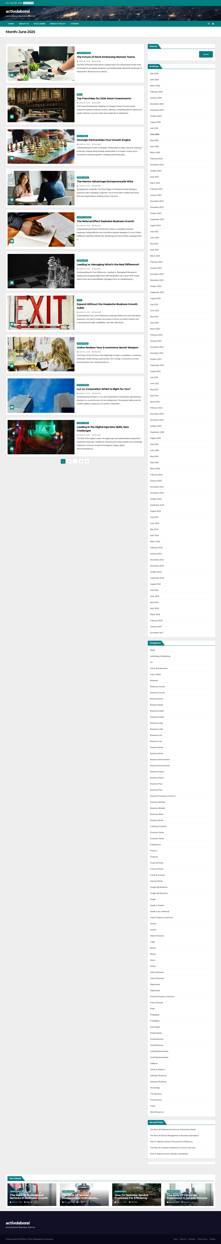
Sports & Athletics (157, 1069)
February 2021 (156, 408)
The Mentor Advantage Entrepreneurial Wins (105, 181)
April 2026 (154, 80)
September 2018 (157, 578)
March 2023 (155, 256)
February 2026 (156, 92)
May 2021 (154, 390)
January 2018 (155, 627)
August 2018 (155, 584)
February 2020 (156, 475)
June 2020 (154, 450)
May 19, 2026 (69, 1202)
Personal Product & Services (162, 997)
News (152, 960)
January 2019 (155, 554)
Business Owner (82, 423)
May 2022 (154, 317)
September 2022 (157, 292)
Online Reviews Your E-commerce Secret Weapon (107, 347)
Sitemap (75, 24)
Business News (156, 747)
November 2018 (157, 566)
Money (79, 94)
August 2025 (155, 122)
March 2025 (155, 153)
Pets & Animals (82, 136)
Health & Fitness (157, 905)
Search (153, 46)
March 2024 (155, 183)
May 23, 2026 (17, 1202)
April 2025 (154, 146)
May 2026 (154, 74)
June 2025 (154, 134)
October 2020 (155, 426)
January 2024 (155, 195)
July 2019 (154, 517)
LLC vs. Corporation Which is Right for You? (104, 389)
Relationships (156, 1033)
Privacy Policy (57, 24)
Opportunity (155, 984)
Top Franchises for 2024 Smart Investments (104, 98)
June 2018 (154, 596)
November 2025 (157, 110)
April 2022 (154, 323)
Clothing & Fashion (83, 53)
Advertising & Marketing (160, 656)
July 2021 (154, 377)
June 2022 (154, 311)
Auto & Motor (155, 674)
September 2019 (157, 505)
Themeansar (49, 1239)
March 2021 (155, 402)
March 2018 (155, 614)
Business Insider (157, 711)
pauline (97, 61)
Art (151, 662)
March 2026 (155, 86)
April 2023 (154, 250)
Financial (154, 857)
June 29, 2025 (84, 61)
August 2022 (155, 298)
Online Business (82, 385)
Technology (155, 1088)
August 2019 (155, 511)
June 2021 (154, 384)
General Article (82, 177)
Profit (152, 1009)
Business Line (156, 735)
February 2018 (156, 621)
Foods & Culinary (157, 875)
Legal (152, 942)
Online (153, 966)
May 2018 (154, 602)
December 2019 (157, 487)
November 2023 (157, 207)
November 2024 (157, 165)
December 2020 (157, 414)
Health (153, 899)
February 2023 (156, 262)
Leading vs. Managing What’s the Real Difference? (108, 264)
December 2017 (157, 633)
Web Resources (82, 343)
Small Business (156, 1039)
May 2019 (154, 529)
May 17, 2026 (122, 1202)
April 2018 (154, 608)
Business (154, 681)
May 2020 (154, 456)
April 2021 (154, 396)
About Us (24, 24)
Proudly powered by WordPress (16, 1239)
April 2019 (154, 535)
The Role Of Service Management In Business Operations (174, 1136)
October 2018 (155, 572)
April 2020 (154, 463)
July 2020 (154, 444)
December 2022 (157, 274)
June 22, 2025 (84, 435)
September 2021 (157, 365)
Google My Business (158, 887)
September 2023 (157, 219)
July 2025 (154, 128)
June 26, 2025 (84, 225)
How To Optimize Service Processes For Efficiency (171, 1142)
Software (154, 1063)
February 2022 (156, 335)
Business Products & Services (162, 796)
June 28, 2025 (84, 103)
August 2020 (155, 438)
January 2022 (155, 341)
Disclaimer (39, 24)
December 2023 (157, 201)
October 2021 (155, 359)
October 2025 (155, 116)
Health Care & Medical (159, 911)
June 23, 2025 (84, 352)
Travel (152, 1106)
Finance (153, 851)
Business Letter (156, 723)
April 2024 (154, 177)
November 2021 (157, 353)
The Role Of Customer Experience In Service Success (172, 1148)
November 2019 (157, 493)
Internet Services (157, 936)
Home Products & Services (161, 918)
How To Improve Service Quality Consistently (169, 1154)
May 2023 (154, 244)
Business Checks (157, 687)
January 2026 (155, 98)
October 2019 (155, 499)
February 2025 (156, 159)
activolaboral (18, 11)
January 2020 (155, 481)
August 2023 (155, 225)
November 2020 (157, 420)
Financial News (156, 863)
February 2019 (156, 548)
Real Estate (155, 1027)
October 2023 (155, 213)
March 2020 (155, 469)
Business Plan (156, 784)
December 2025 (157, 104)
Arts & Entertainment (158, 668)
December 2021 (157, 347)
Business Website (157, 802)
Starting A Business (84, 217)
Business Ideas (156, 699)
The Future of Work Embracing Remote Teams (106, 56)
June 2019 (154, 523)
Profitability (155, 1015)
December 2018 (157, 560)
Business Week (82, 260)
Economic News (157, 832)
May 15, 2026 (174, 1202)
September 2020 (157, 432)
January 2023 (155, 268)
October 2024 (155, 171)
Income (153, 924)
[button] (209, 24)
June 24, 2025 (84, 312)
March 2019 (155, 542)
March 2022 (155, 329)
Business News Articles (160, 760)
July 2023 (154, 232)
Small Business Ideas (159, 1051)
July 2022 (154, 304)
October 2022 (155, 286)
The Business (156, 1094)
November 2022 (157, 280)
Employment (155, 845)
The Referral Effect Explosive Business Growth (105, 221)
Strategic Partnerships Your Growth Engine (104, 140)
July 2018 (154, 590)
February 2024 (156, 189)
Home (11, 24)
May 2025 (154, 140)
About (79, 300)
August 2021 (155, 371)
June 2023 (154, 238)
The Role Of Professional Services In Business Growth (173, 1129)
